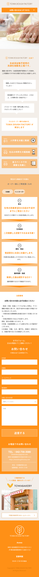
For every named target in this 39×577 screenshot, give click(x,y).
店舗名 (4, 368)
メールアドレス (6, 378)
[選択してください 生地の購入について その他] (19, 401)
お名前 (4, 358)
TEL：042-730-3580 (19, 452)
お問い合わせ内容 (7, 398)
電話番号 (4, 388)
